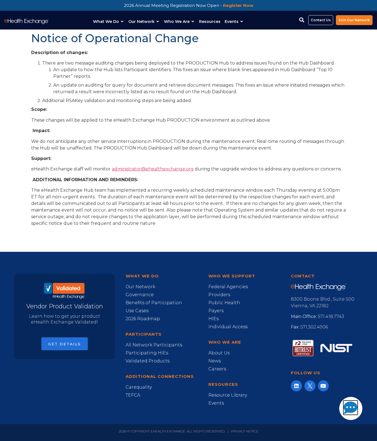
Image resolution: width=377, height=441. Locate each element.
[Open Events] (242, 22)
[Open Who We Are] (193, 22)
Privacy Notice (244, 431)
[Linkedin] (296, 385)
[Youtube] (323, 385)
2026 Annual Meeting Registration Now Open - (188, 5)
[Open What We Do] (122, 22)
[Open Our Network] (158, 22)
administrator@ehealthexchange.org (153, 169)
